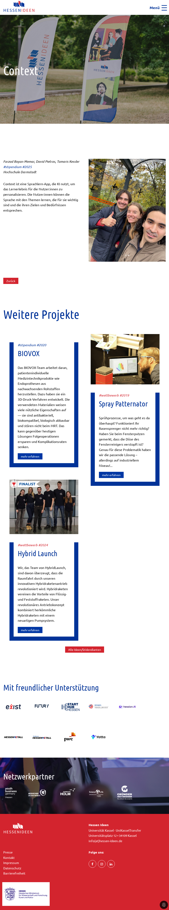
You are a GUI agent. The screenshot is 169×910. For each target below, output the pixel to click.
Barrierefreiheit (14, 873)
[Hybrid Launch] (43, 506)
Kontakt (9, 857)
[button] (1, 16)
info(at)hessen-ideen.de (105, 841)
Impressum (11, 863)
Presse (8, 852)
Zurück (10, 281)
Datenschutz (12, 868)
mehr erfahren (30, 456)
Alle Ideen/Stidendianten (84, 649)
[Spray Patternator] (125, 359)
